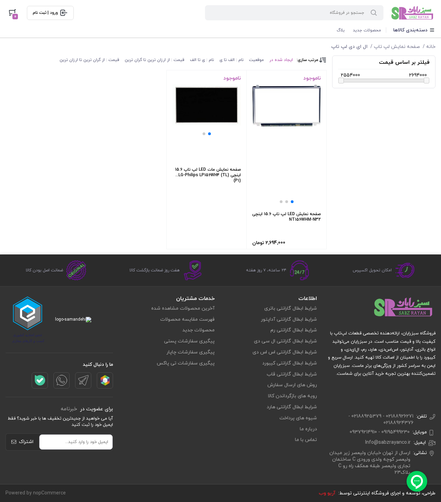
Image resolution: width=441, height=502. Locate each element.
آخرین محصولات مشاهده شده (183, 308)
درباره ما (308, 429)
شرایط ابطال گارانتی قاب (292, 374)
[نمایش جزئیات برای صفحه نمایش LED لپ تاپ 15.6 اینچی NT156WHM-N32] (286, 105)
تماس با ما (306, 439)
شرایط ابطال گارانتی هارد (292, 407)
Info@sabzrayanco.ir (388, 442)
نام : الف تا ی (231, 60)
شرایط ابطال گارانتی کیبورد (289, 363)
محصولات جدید (367, 30)
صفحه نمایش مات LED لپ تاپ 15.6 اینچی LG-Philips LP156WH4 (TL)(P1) (208, 175)
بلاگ (341, 30)
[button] (292, 201)
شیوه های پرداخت (298, 418)
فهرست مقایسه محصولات (187, 319)
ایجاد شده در (281, 60)
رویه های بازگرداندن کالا (292, 396)
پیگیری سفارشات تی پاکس (186, 363)
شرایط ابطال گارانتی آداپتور (289, 319)
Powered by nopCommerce (36, 493)
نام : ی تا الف (202, 60)
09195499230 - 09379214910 (380, 432)
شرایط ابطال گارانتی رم (293, 330)
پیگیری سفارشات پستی (189, 341)
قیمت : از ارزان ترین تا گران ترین (154, 60)
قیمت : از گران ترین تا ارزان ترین (89, 60)
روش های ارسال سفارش (292, 385)
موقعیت (256, 60)
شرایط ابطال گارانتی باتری (290, 308)
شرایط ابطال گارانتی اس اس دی (285, 352)
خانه (430, 46)
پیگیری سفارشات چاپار (190, 352)
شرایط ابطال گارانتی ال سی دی (285, 341)
